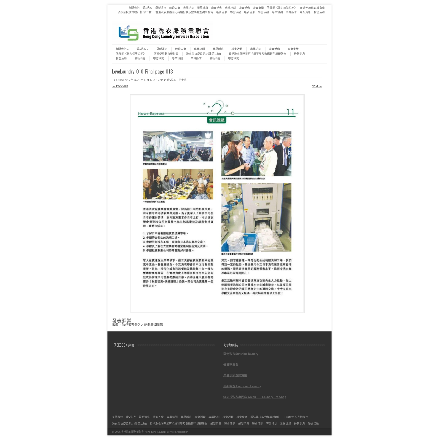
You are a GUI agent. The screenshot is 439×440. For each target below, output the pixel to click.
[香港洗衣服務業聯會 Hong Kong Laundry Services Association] (162, 40)
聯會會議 (258, 8)
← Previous (120, 86)
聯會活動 (216, 8)
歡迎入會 (174, 8)
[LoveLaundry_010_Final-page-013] (217, 203)
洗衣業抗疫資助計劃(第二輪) (135, 12)
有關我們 (133, 8)
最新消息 (160, 8)
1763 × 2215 (156, 80)
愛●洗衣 (147, 8)
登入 (137, 325)
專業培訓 (188, 8)
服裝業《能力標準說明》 (282, 8)
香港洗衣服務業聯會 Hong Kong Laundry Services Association (154, 431)
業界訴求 (202, 8)
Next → (317, 86)
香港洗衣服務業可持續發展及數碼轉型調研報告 (184, 12)
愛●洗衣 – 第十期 (176, 80)
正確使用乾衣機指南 (312, 8)
